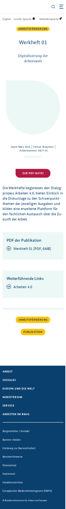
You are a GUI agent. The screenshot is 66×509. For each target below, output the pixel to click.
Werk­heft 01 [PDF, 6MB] (32, 249)
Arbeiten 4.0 (22, 287)
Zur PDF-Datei (33, 173)
